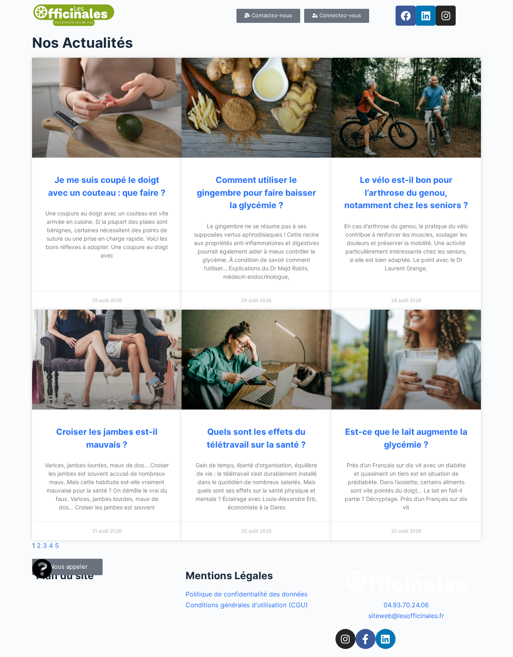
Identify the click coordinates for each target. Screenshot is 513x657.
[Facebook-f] (365, 639)
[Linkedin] (426, 16)
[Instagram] (446, 16)
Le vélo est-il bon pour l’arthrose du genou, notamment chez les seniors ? (406, 192)
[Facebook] (406, 16)
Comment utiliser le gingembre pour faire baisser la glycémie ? (256, 192)
